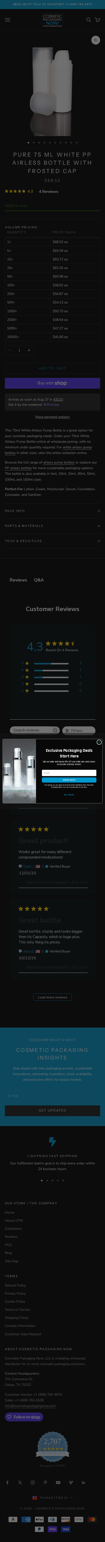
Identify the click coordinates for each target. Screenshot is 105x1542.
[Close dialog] (99, 742)
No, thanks (69, 794)
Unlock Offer (69, 780)
